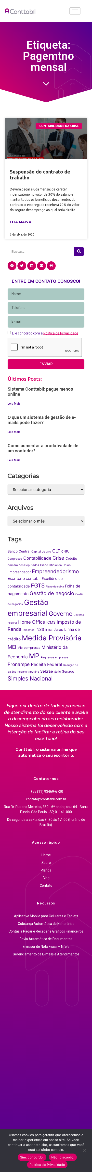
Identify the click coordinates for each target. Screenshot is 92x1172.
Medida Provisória (51, 638)
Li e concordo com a (45, 333)
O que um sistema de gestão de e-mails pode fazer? (42, 420)
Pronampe (19, 664)
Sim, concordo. (32, 1157)
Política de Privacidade (47, 1165)
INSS (40, 629)
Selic (57, 671)
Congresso (15, 558)
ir (46, 630)
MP (34, 656)
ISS (50, 630)
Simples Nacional (30, 678)
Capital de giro (41, 551)
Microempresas (28, 647)
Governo (60, 613)
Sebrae (46, 671)
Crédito (71, 558)
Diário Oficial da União (55, 565)
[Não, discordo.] (84, 1150)
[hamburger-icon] (74, 11)
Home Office (31, 622)
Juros (58, 629)
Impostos (28, 630)
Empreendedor (19, 572)
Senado (68, 671)
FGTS (38, 585)
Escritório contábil (24, 578)
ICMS (50, 622)
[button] (12, 265)
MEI (12, 647)
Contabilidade (37, 558)
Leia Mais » (20, 222)
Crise (58, 558)
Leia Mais (14, 403)
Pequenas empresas (54, 657)
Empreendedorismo (55, 571)
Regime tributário (28, 671)
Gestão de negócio (52, 593)
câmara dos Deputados (23, 565)
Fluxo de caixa (55, 586)
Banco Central (19, 551)
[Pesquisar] (79, 251)
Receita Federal (46, 664)
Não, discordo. (63, 1157)
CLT (56, 551)
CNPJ (65, 551)
